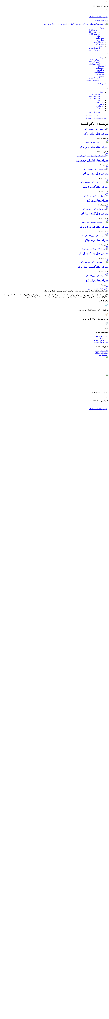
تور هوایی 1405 (94, 30)
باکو (106, 140)
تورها (102, 28)
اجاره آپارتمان (99, 42)
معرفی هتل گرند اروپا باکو (94, 213)
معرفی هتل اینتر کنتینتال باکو (93, 253)
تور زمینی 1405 (94, 32)
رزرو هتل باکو (103, 338)
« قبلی (106, 289)
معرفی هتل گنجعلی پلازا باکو (93, 266)
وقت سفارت (103, 355)
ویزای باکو (100, 40)
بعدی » (88, 289)
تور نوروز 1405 (94, 34)
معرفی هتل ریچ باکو (97, 200)
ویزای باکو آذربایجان (101, 342)
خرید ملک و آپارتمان (93, 50)
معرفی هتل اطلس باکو (96, 133)
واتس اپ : (98, 17)
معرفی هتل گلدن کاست (95, 187)
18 (92, 289)
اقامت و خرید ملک (101, 351)
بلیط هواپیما (100, 38)
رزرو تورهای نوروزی (101, 340)
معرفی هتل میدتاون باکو (95, 173)
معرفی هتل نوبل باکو (97, 280)
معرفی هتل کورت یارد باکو (94, 226)
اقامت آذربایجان (94, 48)
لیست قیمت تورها (101, 336)
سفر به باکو (100, 44)
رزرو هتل (100, 36)
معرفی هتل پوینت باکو (96, 240)
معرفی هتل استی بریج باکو (94, 147)
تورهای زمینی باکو (101, 353)
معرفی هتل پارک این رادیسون (92, 160)
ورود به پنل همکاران (101, 20)
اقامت (101, 46)
